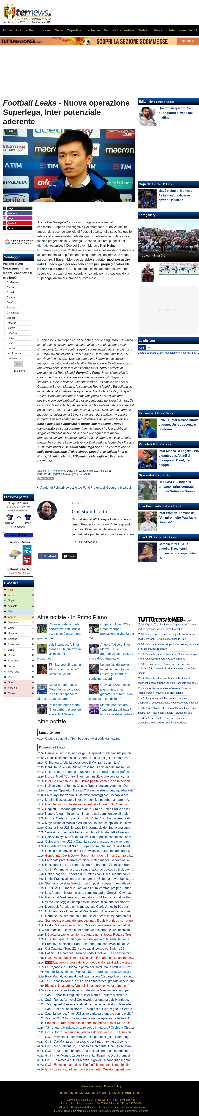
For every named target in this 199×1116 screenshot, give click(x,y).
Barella (11, 307)
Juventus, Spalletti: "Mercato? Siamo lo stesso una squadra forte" (90, 790)
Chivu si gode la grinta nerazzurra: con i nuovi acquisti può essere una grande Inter (102, 771)
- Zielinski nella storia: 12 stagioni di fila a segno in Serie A (88, 1009)
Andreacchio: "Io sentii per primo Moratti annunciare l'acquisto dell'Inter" (94, 930)
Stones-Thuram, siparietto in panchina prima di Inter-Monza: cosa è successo (98, 1023)
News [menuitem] (59, 30)
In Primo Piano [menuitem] (27, 30)
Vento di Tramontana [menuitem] (119, 30)
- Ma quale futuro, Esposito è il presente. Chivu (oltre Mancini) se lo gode (98, 1046)
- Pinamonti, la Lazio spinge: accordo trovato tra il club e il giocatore (95, 869)
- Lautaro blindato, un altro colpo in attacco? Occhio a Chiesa (66, 669)
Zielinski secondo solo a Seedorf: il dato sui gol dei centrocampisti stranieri (96, 758)
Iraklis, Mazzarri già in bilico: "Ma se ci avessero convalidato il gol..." (91, 925)
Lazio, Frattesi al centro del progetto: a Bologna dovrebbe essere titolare (94, 878)
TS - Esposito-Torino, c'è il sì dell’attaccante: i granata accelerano (90, 981)
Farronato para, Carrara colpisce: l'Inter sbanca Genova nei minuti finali (94, 860)
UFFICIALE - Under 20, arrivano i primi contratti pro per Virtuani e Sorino (95, 888)
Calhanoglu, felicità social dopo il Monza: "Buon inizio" (82, 762)
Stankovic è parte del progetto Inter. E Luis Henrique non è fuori (89, 920)
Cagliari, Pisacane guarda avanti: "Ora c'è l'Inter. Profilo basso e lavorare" (95, 809)
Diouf (10, 302)
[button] (18, 364)
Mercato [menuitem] (159, 30)
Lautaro (11, 327)
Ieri (149, 347)
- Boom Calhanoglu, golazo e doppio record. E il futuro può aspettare (95, 1032)
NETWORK (66, 1093)
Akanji (10, 292)
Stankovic (12, 358)
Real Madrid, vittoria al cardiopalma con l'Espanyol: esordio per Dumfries (95, 976)
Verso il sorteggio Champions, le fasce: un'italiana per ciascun (90, 902)
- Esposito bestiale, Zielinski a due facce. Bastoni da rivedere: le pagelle (97, 1004)
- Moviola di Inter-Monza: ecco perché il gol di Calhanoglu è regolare (95, 1036)
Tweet (71, 556)
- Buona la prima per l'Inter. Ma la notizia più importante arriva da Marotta (105, 967)
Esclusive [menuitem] (93, 30)
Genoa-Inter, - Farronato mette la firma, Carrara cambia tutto (94, 855)
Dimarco (11, 322)
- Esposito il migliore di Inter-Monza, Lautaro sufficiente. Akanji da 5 (94, 995)
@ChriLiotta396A (81, 474)
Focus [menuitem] (46, 30)
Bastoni (11, 297)
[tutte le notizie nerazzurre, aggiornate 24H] (28, 12)
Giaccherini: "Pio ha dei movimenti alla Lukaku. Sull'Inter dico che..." (92, 804)
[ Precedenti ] (18, 526)
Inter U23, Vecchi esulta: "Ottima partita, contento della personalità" (91, 781)
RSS (139, 1093)
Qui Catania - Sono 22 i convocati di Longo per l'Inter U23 (84, 948)
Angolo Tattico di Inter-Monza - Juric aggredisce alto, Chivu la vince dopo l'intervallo (102, 971)
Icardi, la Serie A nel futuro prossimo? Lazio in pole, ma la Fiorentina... (93, 767)
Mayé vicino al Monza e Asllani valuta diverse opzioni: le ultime (88, 823)
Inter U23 (145, 537)
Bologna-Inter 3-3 (153, 255)
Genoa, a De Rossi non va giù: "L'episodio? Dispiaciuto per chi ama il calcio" (98, 753)
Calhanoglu (13, 312)
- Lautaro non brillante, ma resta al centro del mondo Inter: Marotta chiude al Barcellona (108, 1050)
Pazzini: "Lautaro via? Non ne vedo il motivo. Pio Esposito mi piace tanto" (95, 953)
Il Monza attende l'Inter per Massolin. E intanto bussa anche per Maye (92, 957)
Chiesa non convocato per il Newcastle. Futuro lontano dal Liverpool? (93, 850)
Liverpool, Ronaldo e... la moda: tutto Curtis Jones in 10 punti (87, 906)
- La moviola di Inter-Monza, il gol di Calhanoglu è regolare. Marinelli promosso (102, 1060)
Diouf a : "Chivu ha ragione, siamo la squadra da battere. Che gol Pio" (95, 1018)
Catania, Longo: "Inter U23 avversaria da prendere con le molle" (89, 1013)
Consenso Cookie (91, 1086)
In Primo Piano (56, 470)
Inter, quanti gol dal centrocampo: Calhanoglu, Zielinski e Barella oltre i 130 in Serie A (103, 864)
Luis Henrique (14, 353)
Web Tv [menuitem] (143, 30)
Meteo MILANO (18, 535)
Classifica (11, 583)
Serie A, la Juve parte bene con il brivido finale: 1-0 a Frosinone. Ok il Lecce (97, 832)
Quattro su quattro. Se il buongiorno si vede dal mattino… (84, 738)
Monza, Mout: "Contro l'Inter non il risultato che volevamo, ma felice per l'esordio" (100, 776)
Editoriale (146, 101)
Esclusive (146, 413)
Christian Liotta (48, 474)
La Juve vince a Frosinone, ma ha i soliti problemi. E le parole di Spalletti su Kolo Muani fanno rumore (167, 668)
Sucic (10, 343)
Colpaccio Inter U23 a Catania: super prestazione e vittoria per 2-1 (90, 841)
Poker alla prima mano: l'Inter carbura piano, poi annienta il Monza (65, 709)
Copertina (146, 184)
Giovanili (145, 475)
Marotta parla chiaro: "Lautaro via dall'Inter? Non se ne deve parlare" (117, 709)
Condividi (50, 556)
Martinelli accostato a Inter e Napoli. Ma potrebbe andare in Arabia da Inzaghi (98, 799)
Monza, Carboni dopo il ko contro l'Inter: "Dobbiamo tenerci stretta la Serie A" (97, 818)
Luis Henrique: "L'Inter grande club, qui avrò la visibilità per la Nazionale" (95, 939)
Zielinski (11, 317)
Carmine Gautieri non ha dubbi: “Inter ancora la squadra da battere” (91, 916)
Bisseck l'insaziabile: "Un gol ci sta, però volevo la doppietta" (87, 985)
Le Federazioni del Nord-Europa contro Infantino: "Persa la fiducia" (91, 846)
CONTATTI (117, 1093)
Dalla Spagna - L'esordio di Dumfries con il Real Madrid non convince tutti (96, 874)
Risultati (18, 370)
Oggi (141, 347)
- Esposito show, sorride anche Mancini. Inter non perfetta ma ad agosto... (101, 990)
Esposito (12, 333)
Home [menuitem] (7, 30)
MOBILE (130, 1093)
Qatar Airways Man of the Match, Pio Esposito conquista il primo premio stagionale (101, 837)
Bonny (10, 338)
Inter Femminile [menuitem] (180, 30)
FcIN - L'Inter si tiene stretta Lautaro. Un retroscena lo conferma (179, 424)
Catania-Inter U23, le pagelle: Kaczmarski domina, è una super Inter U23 (95, 827)
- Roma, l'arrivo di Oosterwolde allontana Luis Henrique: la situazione (96, 999)
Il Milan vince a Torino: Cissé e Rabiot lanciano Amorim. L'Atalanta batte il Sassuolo (102, 785)
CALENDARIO (100, 1093)
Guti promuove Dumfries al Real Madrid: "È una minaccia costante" (91, 911)
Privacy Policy (112, 1086)
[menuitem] (196, 30)
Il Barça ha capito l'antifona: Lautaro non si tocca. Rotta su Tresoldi (90, 934)
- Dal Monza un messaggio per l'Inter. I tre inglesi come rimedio (91, 1041)
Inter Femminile (150, 506)
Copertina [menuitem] (74, 30)
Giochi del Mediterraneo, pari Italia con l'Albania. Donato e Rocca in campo (96, 897)
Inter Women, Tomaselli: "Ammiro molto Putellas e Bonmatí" (177, 517)
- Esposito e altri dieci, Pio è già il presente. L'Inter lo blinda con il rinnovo (98, 1064)
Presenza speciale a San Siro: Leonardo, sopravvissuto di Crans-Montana (96, 944)
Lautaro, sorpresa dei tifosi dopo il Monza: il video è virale (89, 962)
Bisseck (11, 287)
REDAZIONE (82, 1093)
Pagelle (144, 444)
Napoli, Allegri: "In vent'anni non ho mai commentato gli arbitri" (88, 813)
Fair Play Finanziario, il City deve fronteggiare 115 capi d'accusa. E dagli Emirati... (101, 795)
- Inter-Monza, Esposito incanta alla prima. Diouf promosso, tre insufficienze (100, 1055)
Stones (11, 348)
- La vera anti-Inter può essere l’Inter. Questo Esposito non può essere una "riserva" (105, 1069)
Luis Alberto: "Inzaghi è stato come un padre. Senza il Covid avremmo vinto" (97, 892)
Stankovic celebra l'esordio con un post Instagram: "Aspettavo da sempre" (95, 883)
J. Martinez (13, 282)
